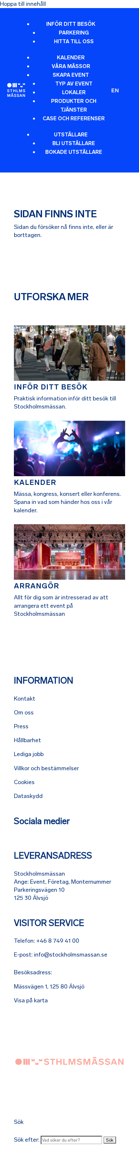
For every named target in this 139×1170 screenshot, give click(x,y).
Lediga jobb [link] (29, 754)
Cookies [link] (24, 782)
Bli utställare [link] (73, 143)
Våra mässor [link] (71, 66)
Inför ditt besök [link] (70, 24)
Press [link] (21, 726)
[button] (68, 91)
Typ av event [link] (73, 84)
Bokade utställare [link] (73, 152)
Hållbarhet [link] (27, 740)
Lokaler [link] (74, 92)
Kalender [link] (71, 57)
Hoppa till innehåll (23, 3)
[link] (16, 90)
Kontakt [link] (24, 698)
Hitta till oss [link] (74, 41)
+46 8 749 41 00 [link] (57, 940)
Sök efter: (26, 1139)
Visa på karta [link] (31, 1000)
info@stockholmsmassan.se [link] (70, 954)
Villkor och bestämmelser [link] (46, 768)
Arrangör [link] (36, 586)
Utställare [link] (71, 135)
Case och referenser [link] (74, 118)
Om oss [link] (24, 712)
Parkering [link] (74, 33)
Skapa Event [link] (71, 75)
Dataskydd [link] (28, 796)
